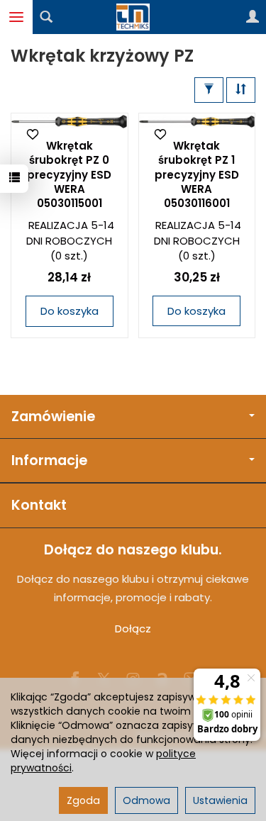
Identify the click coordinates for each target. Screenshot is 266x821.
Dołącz (133, 628)
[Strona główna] (133, 17)
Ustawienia (220, 800)
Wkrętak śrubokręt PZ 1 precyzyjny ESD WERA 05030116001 (197, 174)
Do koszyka (69, 310)
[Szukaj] (46, 17)
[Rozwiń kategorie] (16, 17)
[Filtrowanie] (208, 89)
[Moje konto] (252, 17)
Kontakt (39, 505)
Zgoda (83, 800)
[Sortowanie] (240, 89)
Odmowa (146, 800)
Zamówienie (53, 416)
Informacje (49, 460)
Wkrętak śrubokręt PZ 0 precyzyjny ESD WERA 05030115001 (69, 174)
